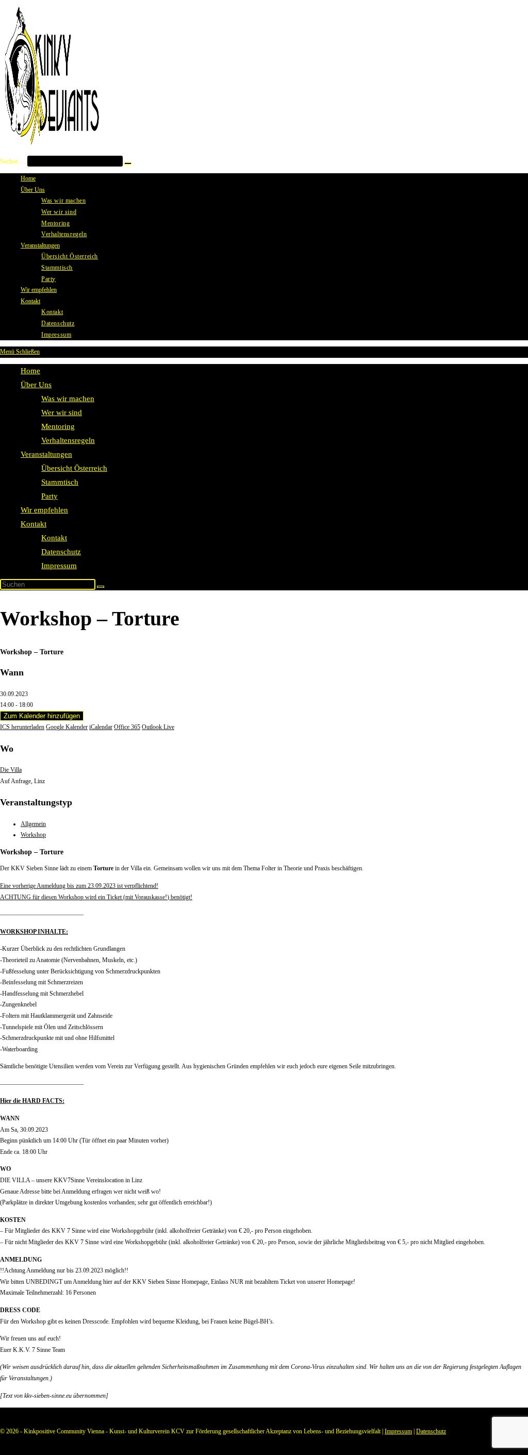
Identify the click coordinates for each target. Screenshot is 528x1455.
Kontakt (33, 524)
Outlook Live (158, 727)
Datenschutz (61, 552)
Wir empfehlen (44, 510)
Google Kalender (67, 727)
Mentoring (58, 426)
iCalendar (100, 727)
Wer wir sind (61, 412)
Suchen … (13, 161)
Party (49, 496)
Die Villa (11, 769)
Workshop (33, 834)
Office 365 (127, 727)
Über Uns (36, 385)
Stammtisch (59, 482)
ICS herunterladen (22, 727)
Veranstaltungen (46, 454)
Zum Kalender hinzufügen (42, 716)
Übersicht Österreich (74, 468)
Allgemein (33, 824)
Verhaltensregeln (68, 440)
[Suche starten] (100, 587)
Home (30, 371)
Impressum (59, 565)
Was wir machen (67, 398)
